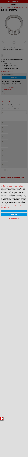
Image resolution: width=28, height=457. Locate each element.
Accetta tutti (14, 211)
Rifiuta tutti (14, 214)
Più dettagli (3, 205)
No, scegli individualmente (14, 218)
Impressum (22, 205)
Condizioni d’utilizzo (5, 207)
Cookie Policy (16, 205)
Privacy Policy (9, 205)
